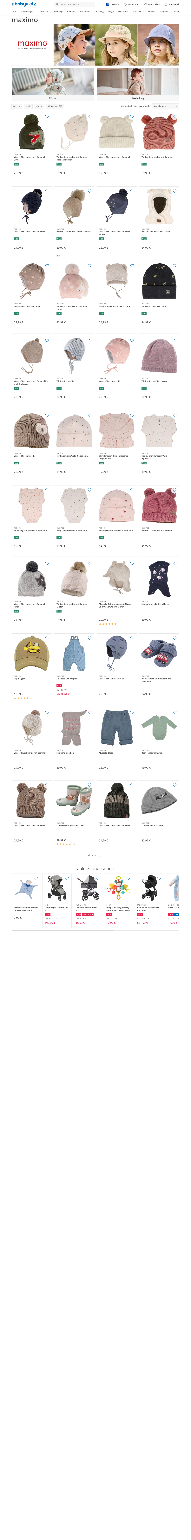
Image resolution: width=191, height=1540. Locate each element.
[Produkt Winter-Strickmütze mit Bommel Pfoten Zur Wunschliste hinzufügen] (132, 191)
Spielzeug (99, 11)
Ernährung (123, 11)
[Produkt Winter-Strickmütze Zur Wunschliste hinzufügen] (89, 340)
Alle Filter (53, 106)
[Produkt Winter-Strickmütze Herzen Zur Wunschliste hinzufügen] (132, 340)
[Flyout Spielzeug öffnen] (105, 12)
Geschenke (138, 11)
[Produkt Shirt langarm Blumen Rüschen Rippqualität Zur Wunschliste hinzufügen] (132, 415)
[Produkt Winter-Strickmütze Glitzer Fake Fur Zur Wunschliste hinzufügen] (89, 191)
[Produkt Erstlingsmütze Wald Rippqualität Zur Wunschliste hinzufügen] (89, 415)
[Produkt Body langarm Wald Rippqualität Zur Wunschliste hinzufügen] (89, 490)
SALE (14, 11)
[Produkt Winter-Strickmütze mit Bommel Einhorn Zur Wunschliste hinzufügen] (89, 265)
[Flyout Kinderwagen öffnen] (34, 12)
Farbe (39, 106)
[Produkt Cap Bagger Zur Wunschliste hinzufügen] (47, 638)
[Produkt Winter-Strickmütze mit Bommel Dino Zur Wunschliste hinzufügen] (47, 116)
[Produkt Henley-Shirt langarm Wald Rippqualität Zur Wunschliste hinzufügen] (174, 415)
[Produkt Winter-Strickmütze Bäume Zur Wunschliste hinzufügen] (47, 265)
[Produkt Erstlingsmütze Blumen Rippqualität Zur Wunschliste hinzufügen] (132, 490)
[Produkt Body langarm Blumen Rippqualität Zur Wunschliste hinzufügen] (47, 490)
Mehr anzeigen (95, 855)
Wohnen (71, 11)
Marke (16, 106)
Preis (28, 106)
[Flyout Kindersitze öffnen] (49, 12)
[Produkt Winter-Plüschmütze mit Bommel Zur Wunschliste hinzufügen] (47, 712)
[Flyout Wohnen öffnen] (76, 12)
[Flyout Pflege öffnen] (115, 12)
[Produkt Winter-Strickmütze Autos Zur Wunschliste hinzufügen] (132, 638)
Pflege (111, 11)
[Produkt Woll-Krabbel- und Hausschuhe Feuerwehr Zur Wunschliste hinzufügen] (174, 638)
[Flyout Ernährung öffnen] (129, 12)
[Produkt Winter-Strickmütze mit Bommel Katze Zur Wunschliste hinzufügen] (47, 563)
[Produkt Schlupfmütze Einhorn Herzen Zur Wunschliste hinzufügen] (174, 563)
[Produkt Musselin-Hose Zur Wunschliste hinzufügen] (132, 712)
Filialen (176, 11)
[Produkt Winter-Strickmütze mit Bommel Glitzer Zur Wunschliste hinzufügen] (89, 563)
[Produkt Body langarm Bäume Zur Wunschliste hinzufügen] (174, 712)
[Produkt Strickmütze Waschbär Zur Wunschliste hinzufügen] (174, 785)
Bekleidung (85, 11)
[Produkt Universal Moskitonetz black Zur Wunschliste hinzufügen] (97, 878)
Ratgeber (164, 11)
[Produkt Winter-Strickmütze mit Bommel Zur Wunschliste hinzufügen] (132, 116)
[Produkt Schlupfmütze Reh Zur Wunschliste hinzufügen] (89, 712)
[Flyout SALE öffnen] (17, 12)
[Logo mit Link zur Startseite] (24, 4)
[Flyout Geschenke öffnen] (145, 12)
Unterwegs (58, 11)
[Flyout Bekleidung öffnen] (91, 12)
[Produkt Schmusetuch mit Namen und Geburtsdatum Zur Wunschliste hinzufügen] (35, 878)
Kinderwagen (27, 11)
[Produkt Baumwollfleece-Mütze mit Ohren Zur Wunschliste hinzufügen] (132, 265)
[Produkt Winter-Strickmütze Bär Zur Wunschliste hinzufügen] (47, 415)
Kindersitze (43, 11)
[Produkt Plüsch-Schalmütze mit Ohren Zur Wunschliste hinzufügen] (174, 191)
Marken (151, 11)
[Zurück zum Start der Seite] (187, 1520)
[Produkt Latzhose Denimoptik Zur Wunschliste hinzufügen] (89, 638)
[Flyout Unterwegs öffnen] (64, 12)
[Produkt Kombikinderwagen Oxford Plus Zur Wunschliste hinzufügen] (159, 878)
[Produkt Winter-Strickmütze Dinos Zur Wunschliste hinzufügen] (174, 265)
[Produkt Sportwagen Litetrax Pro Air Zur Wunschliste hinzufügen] (66, 878)
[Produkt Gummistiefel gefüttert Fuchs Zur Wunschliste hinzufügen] (89, 785)
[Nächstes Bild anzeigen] (134, 281)
